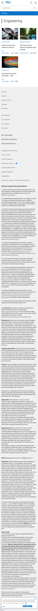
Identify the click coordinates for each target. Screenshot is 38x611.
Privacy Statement (7, 159)
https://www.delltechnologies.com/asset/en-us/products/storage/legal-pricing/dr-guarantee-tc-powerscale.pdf (16, 295)
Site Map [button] (4, 104)
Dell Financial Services (8, 143)
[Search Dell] (34, 8)
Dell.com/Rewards (9, 588)
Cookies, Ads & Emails (8, 167)
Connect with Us (6, 100)
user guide (6, 269)
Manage (4, 606)
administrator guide (16, 271)
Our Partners (5, 124)
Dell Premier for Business (9, 139)
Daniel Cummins (24, 53)
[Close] (35, 599)
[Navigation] (2, 2)
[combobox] (19, 8)
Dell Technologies (6, 135)
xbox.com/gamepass (12, 317)
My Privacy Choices (7, 163)
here (6, 345)
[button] (31, 2)
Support (3, 96)
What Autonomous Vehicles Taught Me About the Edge (28, 47)
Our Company (5, 119)
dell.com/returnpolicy (9, 195)
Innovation (5, 70)
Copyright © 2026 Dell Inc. (9, 151)
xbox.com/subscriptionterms (11, 311)
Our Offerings (5, 115)
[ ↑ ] (19, 239)
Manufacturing (25, 42)
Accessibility (5, 176)
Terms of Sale (5, 155)
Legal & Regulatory (7, 172)
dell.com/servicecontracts (11, 239)
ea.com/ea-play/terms (25, 317)
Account (4, 92)
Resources (4, 128)
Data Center (6, 42)
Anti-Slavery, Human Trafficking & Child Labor (15, 180)
